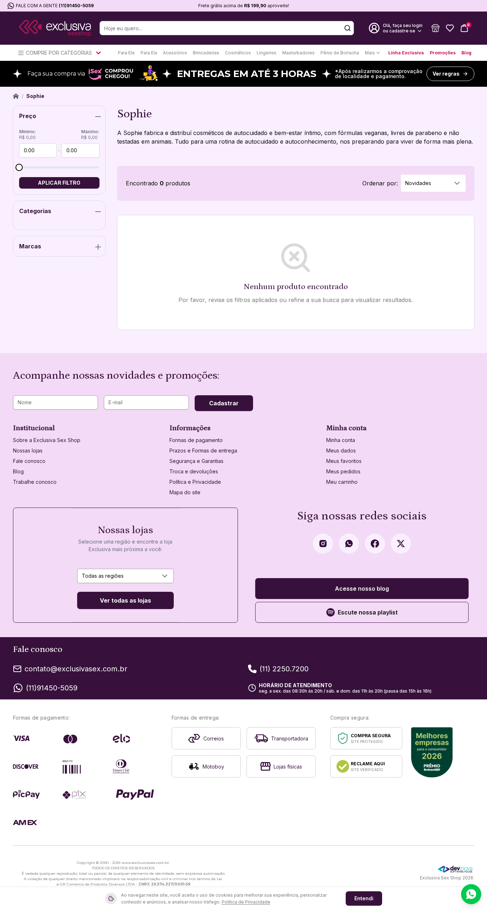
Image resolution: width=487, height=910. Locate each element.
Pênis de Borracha (339, 52)
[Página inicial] (16, 96)
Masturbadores (298, 52)
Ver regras (446, 74)
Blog (466, 52)
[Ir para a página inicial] (55, 28)
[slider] (19, 167)
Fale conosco (29, 461)
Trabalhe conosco (35, 482)
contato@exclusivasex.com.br (76, 669)
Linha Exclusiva (406, 52)
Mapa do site (184, 492)
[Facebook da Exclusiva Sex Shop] (375, 543)
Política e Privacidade (195, 482)
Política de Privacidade (246, 902)
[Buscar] (347, 28)
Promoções (443, 52)
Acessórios (175, 52)
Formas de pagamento (196, 440)
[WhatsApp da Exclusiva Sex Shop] (349, 543)
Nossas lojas (28, 450)
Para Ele (126, 52)
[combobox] (433, 183)
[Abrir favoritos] (450, 28)
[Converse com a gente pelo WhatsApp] (471, 894)
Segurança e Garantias (196, 461)
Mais (370, 52)
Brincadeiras (206, 52)
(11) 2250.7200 (284, 669)
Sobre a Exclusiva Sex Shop (46, 440)
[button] (435, 28)
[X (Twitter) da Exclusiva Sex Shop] (401, 543)
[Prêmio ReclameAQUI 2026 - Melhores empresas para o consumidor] (432, 752)
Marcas (30, 246)
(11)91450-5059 (76, 5)
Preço (27, 116)
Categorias (35, 211)
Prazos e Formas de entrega (203, 450)
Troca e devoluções (193, 471)
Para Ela (149, 52)
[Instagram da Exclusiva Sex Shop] (323, 543)
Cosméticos (238, 52)
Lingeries (266, 52)
